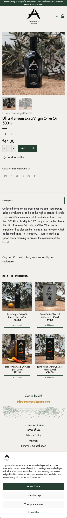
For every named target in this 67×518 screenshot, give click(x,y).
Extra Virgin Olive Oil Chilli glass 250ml (17, 368)
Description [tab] (7, 201)
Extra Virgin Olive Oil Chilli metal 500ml (49, 368)
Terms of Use (33, 430)
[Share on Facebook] (11, 176)
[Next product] (5, 134)
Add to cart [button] (17, 325)
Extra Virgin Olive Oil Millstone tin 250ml (50, 316)
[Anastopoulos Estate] (33, 16)
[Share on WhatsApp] (5, 176)
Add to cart (27, 148)
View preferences (33, 504)
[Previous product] (11, 134)
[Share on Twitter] (17, 176)
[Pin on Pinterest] (29, 176)
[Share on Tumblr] (34, 176)
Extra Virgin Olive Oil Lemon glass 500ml (17, 316)
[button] (4, 16)
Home (5, 113)
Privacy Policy (33, 512)
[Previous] (8, 63)
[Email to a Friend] (23, 176)
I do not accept (34, 495)
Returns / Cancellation (33, 446)
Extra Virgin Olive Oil (22, 113)
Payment (33, 440)
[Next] (59, 63)
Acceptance (33, 486)
